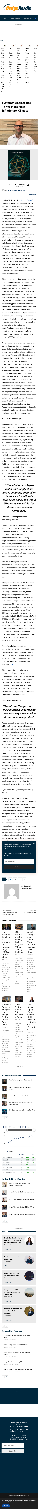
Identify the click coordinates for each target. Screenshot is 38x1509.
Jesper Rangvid (8, 1296)
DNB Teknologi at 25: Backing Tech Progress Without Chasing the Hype (19, 942)
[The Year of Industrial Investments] (29, 1259)
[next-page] (6, 1117)
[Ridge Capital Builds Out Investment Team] (19, 999)
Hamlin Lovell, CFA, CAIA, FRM (16, 190)
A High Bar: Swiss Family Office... (14, 1362)
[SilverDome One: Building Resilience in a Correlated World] (4, 1214)
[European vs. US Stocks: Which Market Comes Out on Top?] (29, 1292)
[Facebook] (20, 879)
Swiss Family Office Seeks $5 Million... (16, 1345)
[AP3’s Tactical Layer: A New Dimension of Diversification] (4, 1199)
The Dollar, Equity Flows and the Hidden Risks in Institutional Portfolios (31, 1017)
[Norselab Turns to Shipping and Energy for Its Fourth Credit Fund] (29, 45)
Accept (6, 1506)
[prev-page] (3, 1117)
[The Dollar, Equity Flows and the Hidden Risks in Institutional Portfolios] (31, 999)
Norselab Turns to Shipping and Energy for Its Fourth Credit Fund (6, 1015)
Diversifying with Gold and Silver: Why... (21, 1207)
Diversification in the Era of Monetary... (21, 1192)
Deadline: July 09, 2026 (10, 1339)
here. (12, 664)
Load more (18, 1066)
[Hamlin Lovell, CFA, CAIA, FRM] (3, 190)
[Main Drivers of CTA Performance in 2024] (29, 1276)
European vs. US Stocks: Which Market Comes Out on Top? (13, 1292)
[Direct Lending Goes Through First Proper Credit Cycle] (4, 1088)
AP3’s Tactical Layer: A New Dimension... (22, 1199)
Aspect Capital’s (27, 200)
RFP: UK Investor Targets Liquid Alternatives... (19, 1369)
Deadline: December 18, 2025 (12, 1372)
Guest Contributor (9, 1245)
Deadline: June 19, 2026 (10, 1347)
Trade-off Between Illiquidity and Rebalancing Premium (19, 1184)
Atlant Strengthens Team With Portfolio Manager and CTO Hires (31, 942)
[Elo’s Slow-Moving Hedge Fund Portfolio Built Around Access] (4, 1111)
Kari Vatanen (7, 1261)
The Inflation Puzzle (29, 912)
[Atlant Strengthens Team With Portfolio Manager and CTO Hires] (21, 45)
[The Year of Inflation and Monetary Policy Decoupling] (29, 1311)
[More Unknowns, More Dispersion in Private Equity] (4, 1081)
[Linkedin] (10, 879)
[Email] (24, 879)
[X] (15, 879)
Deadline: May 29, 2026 (10, 1356)
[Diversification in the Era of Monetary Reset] (4, 1192)
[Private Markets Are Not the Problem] (4, 1096)
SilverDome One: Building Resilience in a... (22, 1214)
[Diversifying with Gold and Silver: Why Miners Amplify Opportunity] (4, 1207)
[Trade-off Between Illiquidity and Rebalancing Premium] (4, 1184)
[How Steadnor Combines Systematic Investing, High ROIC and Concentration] (4, 45)
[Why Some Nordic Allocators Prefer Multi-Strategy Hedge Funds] (4, 1103)
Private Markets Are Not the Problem (21, 1096)
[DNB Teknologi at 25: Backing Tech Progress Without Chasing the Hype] (13, 45)
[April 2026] (19, 165)
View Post (8, 1249)
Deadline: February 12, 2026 (11, 1364)
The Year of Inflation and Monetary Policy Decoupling (13, 1311)
